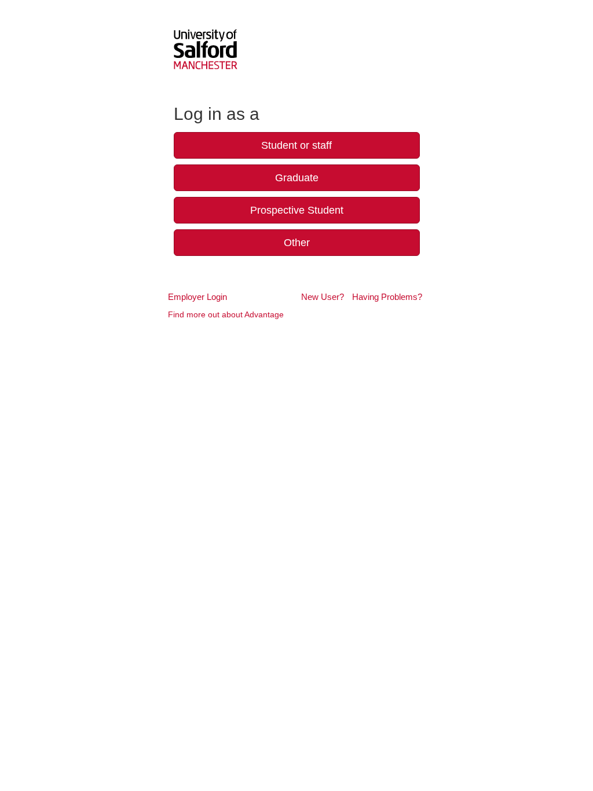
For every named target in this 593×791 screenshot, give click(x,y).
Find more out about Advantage (226, 314)
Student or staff (296, 145)
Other (297, 242)
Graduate (297, 178)
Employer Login (197, 297)
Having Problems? (387, 297)
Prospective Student (296, 210)
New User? (322, 297)
